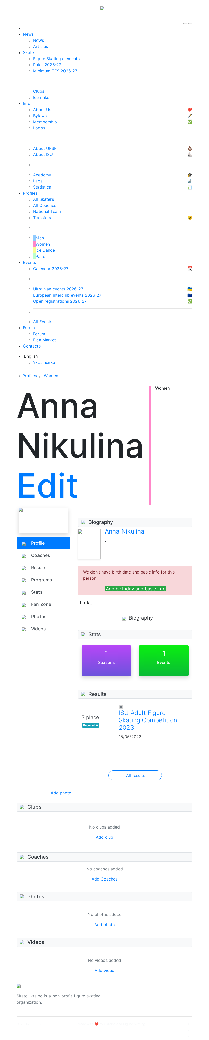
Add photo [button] (61, 792)
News (28, 34)
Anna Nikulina (125, 531)
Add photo (104, 924)
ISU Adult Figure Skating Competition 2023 (148, 720)
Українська (44, 362)
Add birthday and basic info (136, 588)
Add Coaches (104, 879)
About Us (163, 992)
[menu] (185, 18)
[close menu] (190, 18)
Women (51, 375)
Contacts (32, 346)
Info (26, 103)
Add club (104, 837)
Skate (28, 52)
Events (29, 262)
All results (135, 775)
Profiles (30, 193)
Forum (29, 327)
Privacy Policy (167, 999)
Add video (104, 970)
